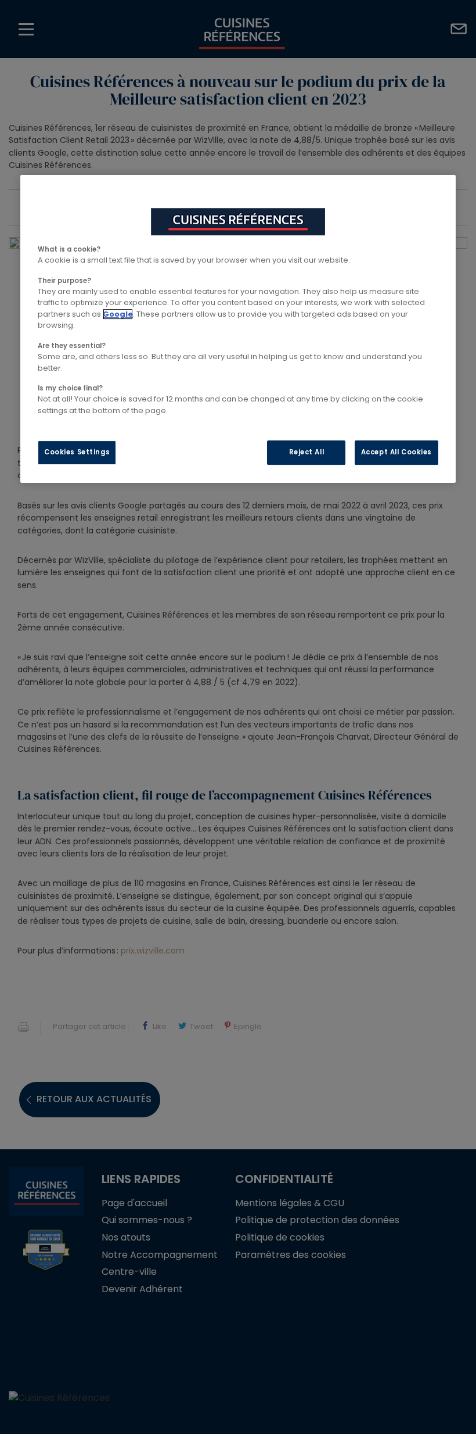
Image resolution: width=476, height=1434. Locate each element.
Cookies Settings (77, 452)
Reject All (306, 452)
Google (118, 314)
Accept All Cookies (396, 452)
